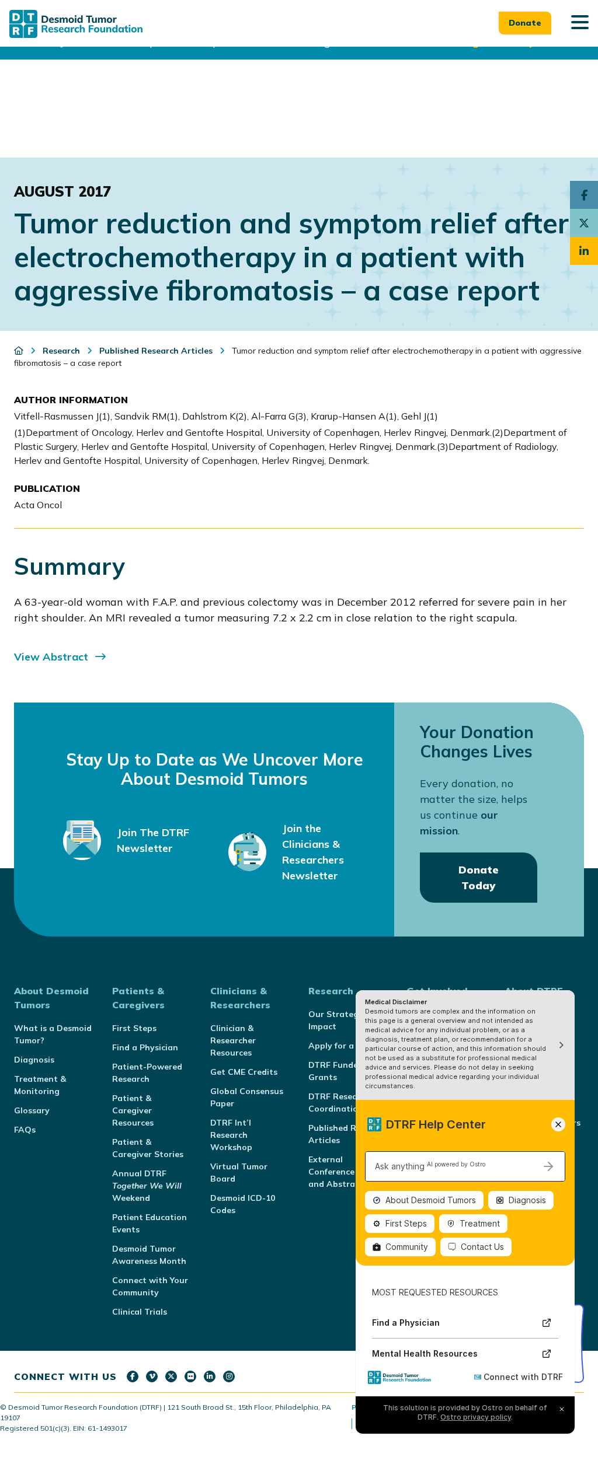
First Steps (134, 1028)
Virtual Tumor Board (238, 1172)
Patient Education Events (149, 1223)
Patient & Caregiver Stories (147, 1148)
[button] (580, 23)
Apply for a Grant (344, 1045)
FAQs (25, 1129)
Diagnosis (34, 1059)
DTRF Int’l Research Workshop (231, 1134)
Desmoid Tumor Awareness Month (149, 1254)
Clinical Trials (139, 1311)
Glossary (32, 1110)
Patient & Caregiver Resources (133, 1110)
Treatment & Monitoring (40, 1085)
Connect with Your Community (150, 1286)
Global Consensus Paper (246, 1097)
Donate (525, 23)
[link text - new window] (132, 1376)
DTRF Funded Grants (335, 1071)
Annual (147, 1185)
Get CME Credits (243, 1072)
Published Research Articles (348, 1134)
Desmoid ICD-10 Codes (242, 1204)
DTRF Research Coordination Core (346, 1102)
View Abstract (51, 656)
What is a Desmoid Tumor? (53, 1034)
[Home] (20, 350)
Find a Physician (145, 1047)
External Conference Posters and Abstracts (348, 1171)
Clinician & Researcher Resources (233, 1040)
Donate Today (478, 877)
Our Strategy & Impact (339, 1020)
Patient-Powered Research (147, 1072)
